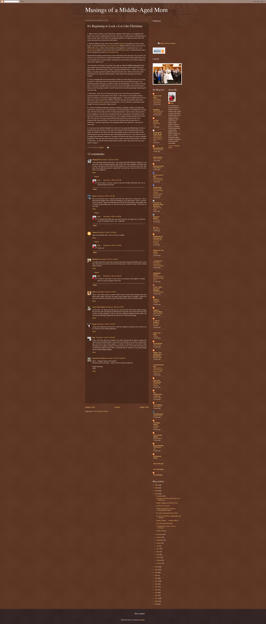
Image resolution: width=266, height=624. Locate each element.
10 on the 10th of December (164, 523)
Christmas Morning (156, 427)
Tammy (94, 232)
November (159, 534)
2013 (156, 592)
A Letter (155, 302)
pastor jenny (157, 187)
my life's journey (156, 121)
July (157, 546)
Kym (94, 337)
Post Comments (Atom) (101, 411)
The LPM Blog (157, 475)
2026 (156, 485)
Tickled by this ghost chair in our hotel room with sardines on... (158, 370)
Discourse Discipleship (157, 381)
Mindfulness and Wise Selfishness (158, 179)
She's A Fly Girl (158, 463)
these (102, 102)
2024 (156, 491)
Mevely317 (95, 259)
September (159, 540)
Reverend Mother (156, 217)
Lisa (98, 180)
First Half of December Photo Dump (167, 513)
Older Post (144, 407)
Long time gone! (157, 415)
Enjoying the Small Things (157, 133)
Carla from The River (99, 358)
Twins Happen (157, 405)
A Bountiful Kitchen (157, 274)
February (159, 560)
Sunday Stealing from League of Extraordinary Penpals (165, 509)
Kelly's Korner (157, 157)
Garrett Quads (157, 343)
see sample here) (113, 46)
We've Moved (157, 406)
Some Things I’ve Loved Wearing (158, 112)
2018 (156, 578)
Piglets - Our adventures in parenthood (157, 354)
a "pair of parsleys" (156, 321)
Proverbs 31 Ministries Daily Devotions (158, 204)
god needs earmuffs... (156, 324)
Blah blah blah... (157, 357)
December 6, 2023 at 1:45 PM (109, 259)
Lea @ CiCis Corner (98, 307)
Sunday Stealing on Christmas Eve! (167, 503)
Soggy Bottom (157, 167)
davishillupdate (158, 414)
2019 (156, 575)
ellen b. (94, 292)
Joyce (94, 196)
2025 (156, 488)
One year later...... (158, 397)
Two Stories (156, 220)
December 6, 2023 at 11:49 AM (107, 232)
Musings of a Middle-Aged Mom (126, 9)
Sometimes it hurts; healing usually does (157, 100)
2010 (156, 601)
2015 (156, 587)
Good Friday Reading (156, 384)
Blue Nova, (96, 48)
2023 (156, 493)
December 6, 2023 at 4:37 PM (112, 180)
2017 (156, 581)
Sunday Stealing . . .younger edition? (167, 520)
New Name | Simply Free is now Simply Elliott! (158, 264)
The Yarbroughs (158, 469)
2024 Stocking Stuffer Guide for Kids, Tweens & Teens (157, 138)
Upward (122, 43)
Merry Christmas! (158, 313)
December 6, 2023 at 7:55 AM (106, 196)
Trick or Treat (157, 345)
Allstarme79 (96, 159)
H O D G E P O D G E (163, 506)
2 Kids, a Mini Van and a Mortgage (157, 288)
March (158, 557)
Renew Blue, (126, 50)
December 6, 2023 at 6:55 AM (110, 159)
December (159, 496)
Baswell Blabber (158, 446)
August (158, 543)
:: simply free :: (158, 261)
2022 (156, 567)
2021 (156, 570)
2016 (156, 584)
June (158, 549)
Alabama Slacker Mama (157, 311)
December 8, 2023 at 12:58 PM (115, 358)
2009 (156, 604)
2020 (156, 572)
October (159, 537)
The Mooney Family (157, 457)
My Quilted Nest (158, 148)
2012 (156, 595)
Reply (94, 172)
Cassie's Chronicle (156, 300)
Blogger (142, 620)
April (158, 554)
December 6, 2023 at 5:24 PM (107, 292)
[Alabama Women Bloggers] (167, 43)
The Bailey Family (156, 423)
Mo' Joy (155, 227)
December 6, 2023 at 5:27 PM (115, 307)
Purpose (155, 336)
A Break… (156, 253)
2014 (156, 590)
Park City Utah (157, 159)
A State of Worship (158, 292)
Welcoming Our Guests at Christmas (157, 241)
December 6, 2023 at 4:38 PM (112, 216)
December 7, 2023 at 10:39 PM (105, 337)
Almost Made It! (157, 438)
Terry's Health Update (157, 436)
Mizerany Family (158, 166)
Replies (96, 176)
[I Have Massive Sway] (159, 53)
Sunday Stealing (158, 149)
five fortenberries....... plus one (158, 394)
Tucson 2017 (157, 229)
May (157, 551)
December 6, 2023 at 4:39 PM (112, 276)
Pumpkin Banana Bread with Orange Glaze (158, 278)
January (159, 563)
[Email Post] (108, 147)
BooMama (156, 110)
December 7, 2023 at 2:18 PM (106, 324)
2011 (156, 598)
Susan (94, 324)
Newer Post (90, 407)
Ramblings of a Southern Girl (158, 237)
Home (117, 407)
